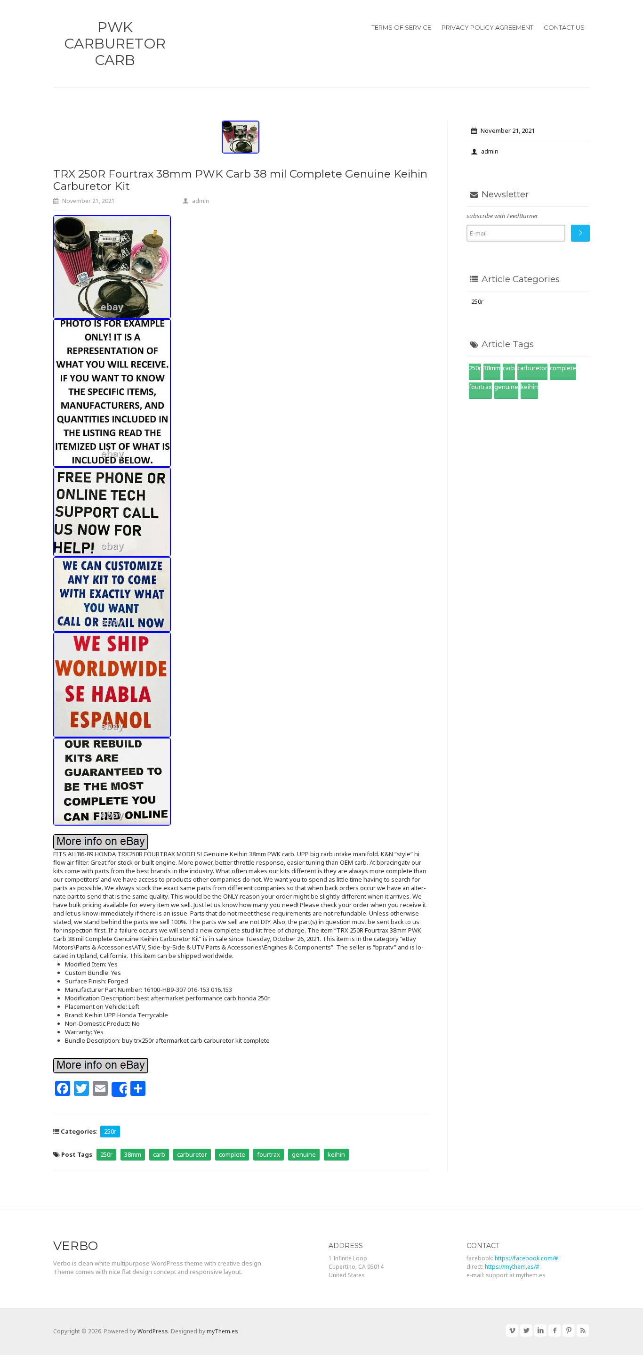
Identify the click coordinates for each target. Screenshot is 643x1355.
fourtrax (268, 1154)
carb (159, 1154)
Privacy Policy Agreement (487, 27)
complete (232, 1154)
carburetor (192, 1154)
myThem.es (222, 1331)
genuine (304, 1154)
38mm (132, 1154)
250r (110, 1131)
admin (200, 201)
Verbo (75, 1245)
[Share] (119, 1089)
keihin (336, 1154)
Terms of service (401, 27)
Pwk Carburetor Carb (115, 43)
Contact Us (564, 27)
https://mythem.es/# (512, 1267)
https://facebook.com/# (526, 1258)
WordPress (152, 1331)
